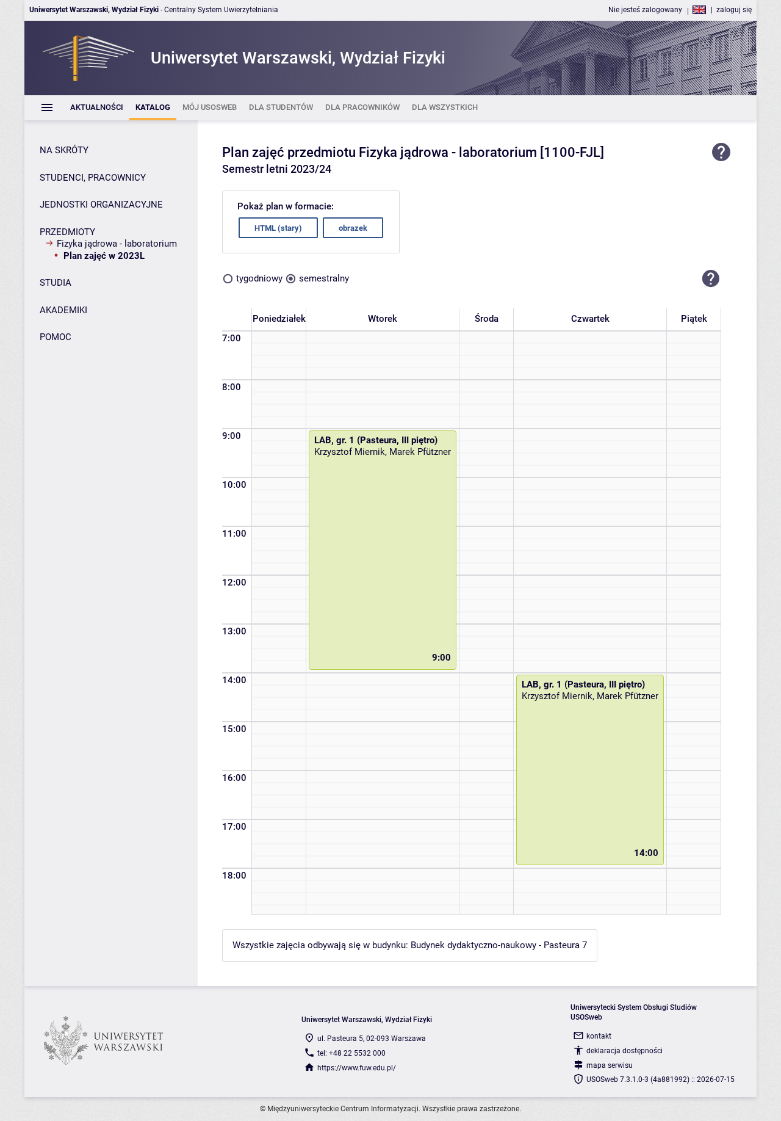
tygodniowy (259, 278)
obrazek (353, 228)
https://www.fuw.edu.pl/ (356, 1068)
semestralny (324, 278)
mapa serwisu (609, 1065)
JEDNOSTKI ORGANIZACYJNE (101, 204)
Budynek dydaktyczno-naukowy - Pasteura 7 (499, 945)
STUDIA (55, 282)
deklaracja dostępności (624, 1051)
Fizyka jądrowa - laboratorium (117, 243)
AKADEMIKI (63, 310)
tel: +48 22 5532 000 (351, 1053)
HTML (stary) (278, 228)
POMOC (55, 337)
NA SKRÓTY (64, 150)
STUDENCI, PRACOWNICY (93, 177)
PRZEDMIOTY (67, 232)
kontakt (598, 1036)
